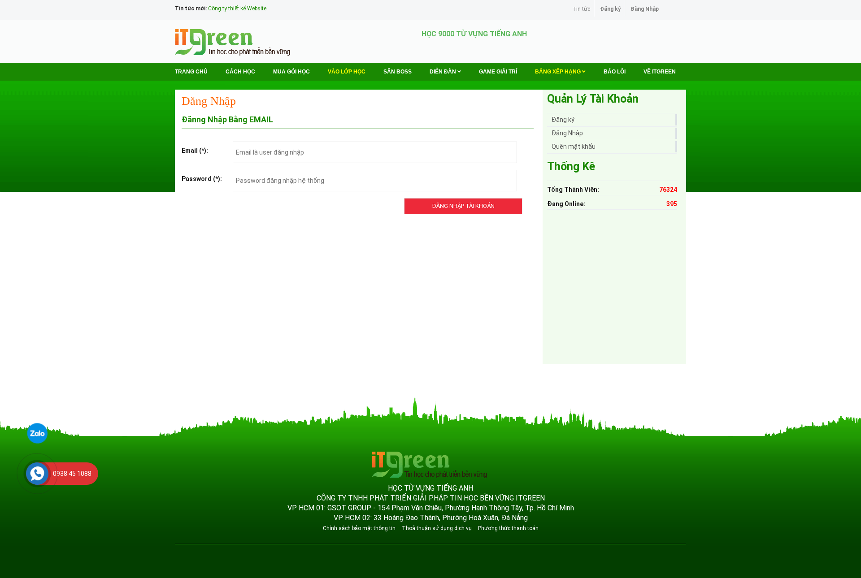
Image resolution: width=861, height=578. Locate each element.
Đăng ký (610, 9)
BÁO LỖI (615, 72)
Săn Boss (397, 72)
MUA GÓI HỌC (291, 72)
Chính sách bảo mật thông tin (359, 528)
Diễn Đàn (443, 72)
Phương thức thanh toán (508, 528)
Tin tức (581, 9)
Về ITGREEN (660, 72)
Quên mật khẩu (574, 146)
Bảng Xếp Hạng (558, 72)
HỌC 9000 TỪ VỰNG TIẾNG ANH (474, 34)
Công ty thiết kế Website (237, 8)
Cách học (240, 72)
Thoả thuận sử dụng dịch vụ (437, 528)
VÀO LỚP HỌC (346, 72)
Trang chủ (191, 72)
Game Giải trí (498, 72)
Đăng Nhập (645, 9)
